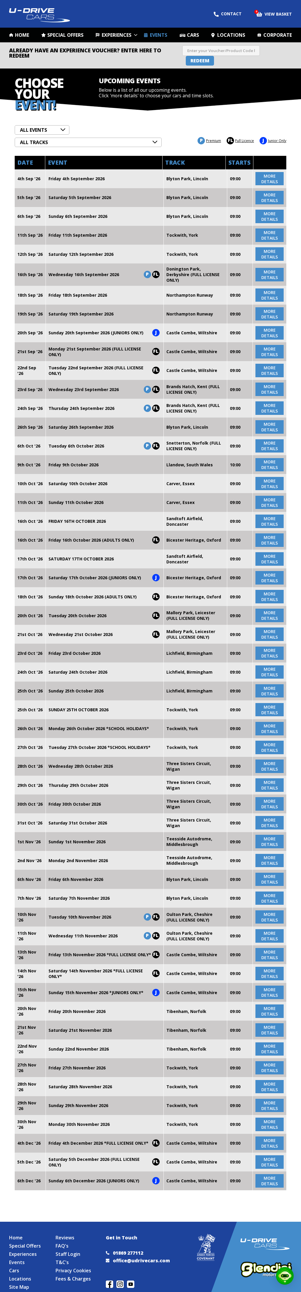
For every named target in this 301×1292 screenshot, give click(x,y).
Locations (231, 35)
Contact (231, 13)
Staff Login (68, 1254)
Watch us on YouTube (130, 1284)
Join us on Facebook (109, 1284)
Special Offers (65, 35)
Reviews (65, 1237)
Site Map (19, 1287)
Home (22, 35)
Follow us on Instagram (120, 1284)
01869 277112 (128, 1253)
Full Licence (241, 140)
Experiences (116, 35)
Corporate (277, 35)
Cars (193, 35)
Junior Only (274, 140)
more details (269, 178)
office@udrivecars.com (141, 1260)
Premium (210, 140)
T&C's (62, 1262)
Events (158, 35)
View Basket (274, 13)
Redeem (199, 60)
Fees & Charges (73, 1279)
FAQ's (62, 1246)
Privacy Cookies (73, 1270)
